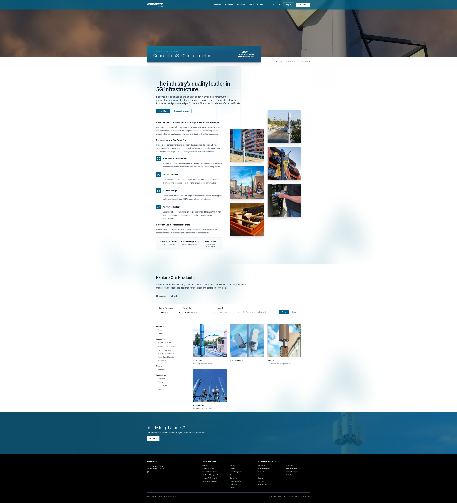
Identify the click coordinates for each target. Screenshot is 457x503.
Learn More (163, 111)
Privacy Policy (282, 496)
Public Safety (234, 484)
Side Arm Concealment (167, 353)
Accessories (161, 375)
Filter (284, 312)
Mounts (159, 366)
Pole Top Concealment (166, 350)
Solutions (229, 5)
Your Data (272, 496)
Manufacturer (188, 308)
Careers (261, 475)
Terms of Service (294, 496)
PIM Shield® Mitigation (209, 481)
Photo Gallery (290, 475)
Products (217, 5)
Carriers (232, 469)
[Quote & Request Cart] (279, 5)
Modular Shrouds (164, 343)
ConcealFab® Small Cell (210, 478)
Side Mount (162, 386)
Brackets (161, 379)
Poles (160, 330)
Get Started (303, 5)
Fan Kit (160, 389)
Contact (260, 5)
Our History (262, 472)
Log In (288, 5)
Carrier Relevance (166, 308)
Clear (294, 312)
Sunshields (162, 361)
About (251, 5)
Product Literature (181, 111)
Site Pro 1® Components (210, 475)
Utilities (232, 487)
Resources (241, 5)
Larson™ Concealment (209, 472)
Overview (278, 61)
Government (234, 478)
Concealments (161, 339)
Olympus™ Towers (208, 469)
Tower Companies (236, 472)
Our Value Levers (264, 469)
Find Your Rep (262, 484)
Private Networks (235, 481)
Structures (160, 327)
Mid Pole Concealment (166, 346)
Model (220, 308)
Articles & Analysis (292, 472)
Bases (160, 334)
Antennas (161, 370)
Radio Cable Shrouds (166, 357)
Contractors (234, 475)
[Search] (273, 5)
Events (260, 478)
